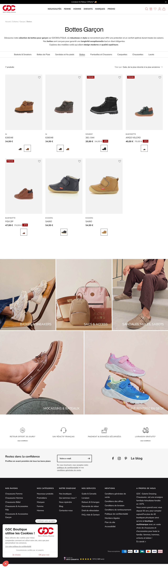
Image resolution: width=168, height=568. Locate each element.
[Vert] (144, 148)
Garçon (22, 21)
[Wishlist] (155, 8)
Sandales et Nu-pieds (64, 54)
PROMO (111, 9)
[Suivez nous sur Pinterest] (126, 458)
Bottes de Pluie (43, 54)
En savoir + (141, 541)
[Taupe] (20, 148)
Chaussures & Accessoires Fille (16, 508)
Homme (77, 9)
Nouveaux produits (45, 493)
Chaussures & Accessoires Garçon (16, 516)
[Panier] (163, 8)
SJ (6, 134)
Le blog (136, 458)
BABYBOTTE (131, 134)
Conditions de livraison (114, 505)
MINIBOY (89, 134)
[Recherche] (146, 8)
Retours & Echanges (90, 502)
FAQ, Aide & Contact (90, 514)
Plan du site (110, 522)
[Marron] (27, 148)
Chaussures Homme (14, 498)
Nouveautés (54, 9)
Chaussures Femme (13, 493)
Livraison (85, 498)
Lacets (151, 54)
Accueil (8, 21)
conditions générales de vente (69, 470)
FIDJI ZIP (9, 221)
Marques (100, 9)
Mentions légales (112, 518)
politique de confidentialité (67, 467)
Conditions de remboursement (118, 509)
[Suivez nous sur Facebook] (113, 458)
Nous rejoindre (65, 502)
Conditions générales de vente (115, 495)
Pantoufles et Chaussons (101, 54)
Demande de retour (90, 506)
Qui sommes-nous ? (67, 498)
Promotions (42, 498)
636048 (9, 137)
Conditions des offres (114, 501)
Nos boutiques (65, 493)
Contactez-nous (66, 510)
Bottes (82, 54)
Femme (67, 9)
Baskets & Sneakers (23, 54)
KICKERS (49, 218)
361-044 (90, 137)
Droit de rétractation (90, 510)
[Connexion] (159, 8)
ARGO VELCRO (133, 137)
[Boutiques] (150, 8)
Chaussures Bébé (12, 502)
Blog (61, 506)
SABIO (48, 221)
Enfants (88, 9)
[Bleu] (64, 232)
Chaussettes (137, 54)
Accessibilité (110, 526)
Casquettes (122, 54)
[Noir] (104, 148)
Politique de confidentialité (116, 514)
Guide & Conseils (89, 493)
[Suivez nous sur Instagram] (119, 458)
